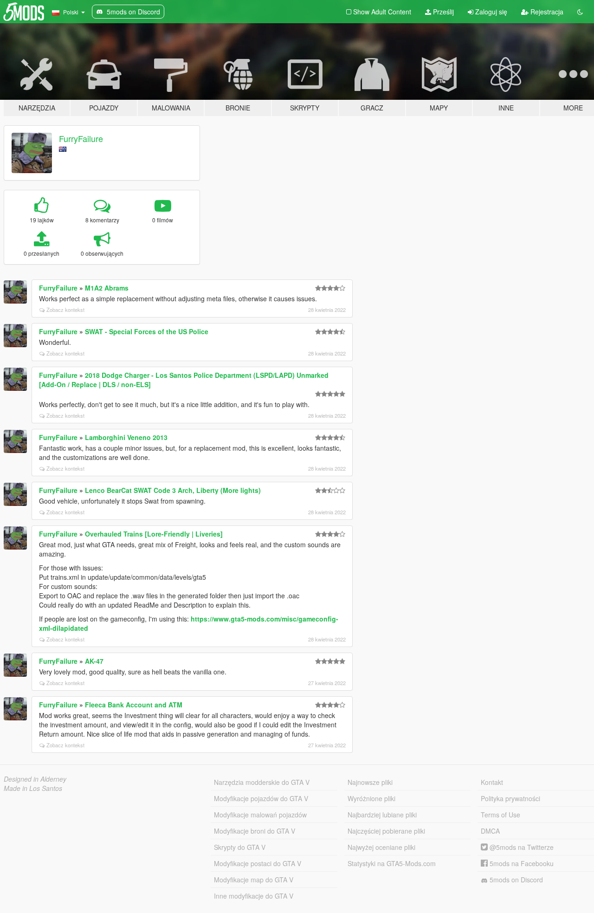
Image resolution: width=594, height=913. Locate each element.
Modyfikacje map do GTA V (253, 879)
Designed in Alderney (35, 778)
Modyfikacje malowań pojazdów (260, 814)
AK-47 (94, 661)
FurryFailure (81, 138)
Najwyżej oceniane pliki (381, 847)
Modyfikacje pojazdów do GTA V (261, 798)
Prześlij (442, 11)
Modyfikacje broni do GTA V (254, 830)
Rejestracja (546, 11)
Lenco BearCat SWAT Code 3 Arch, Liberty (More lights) (173, 490)
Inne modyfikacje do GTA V (253, 895)
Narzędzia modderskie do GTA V (262, 782)
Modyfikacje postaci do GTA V (257, 863)
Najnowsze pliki (370, 782)
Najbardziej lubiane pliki (382, 814)
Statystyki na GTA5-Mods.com (392, 863)
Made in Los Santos (33, 788)
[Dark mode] (580, 11)
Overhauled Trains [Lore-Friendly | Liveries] (154, 533)
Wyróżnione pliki (371, 798)
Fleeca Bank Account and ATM (133, 704)
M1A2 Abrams (107, 287)
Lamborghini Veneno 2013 (126, 437)
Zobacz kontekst (65, 309)
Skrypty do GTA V (239, 847)
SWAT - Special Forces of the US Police (146, 331)
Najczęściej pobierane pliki (386, 830)
